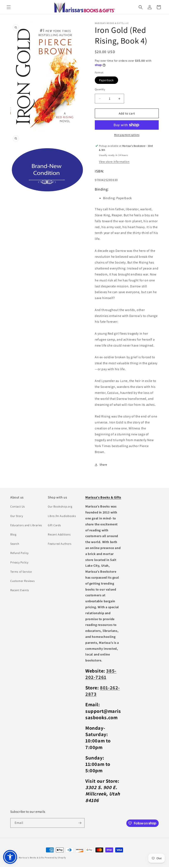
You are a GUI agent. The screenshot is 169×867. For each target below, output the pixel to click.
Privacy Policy (19, 562)
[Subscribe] (79, 823)
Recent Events (19, 590)
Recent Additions (59, 534)
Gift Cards (54, 525)
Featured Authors (60, 544)
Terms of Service (21, 571)
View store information (114, 161)
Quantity (100, 89)
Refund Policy (19, 553)
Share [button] (103, 464)
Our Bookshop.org (60, 506)
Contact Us (17, 506)
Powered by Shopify (55, 857)
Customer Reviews (22, 581)
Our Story (16, 516)
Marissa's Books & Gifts (31, 857)
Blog (13, 534)
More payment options (127, 134)
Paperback (106, 80)
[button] (8, 7)
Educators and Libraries (26, 525)
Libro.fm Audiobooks (62, 516)
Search (14, 544)
